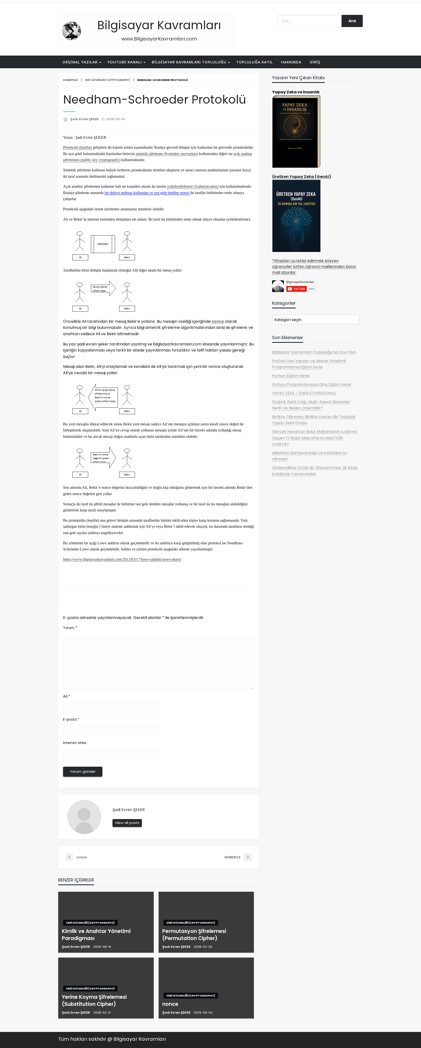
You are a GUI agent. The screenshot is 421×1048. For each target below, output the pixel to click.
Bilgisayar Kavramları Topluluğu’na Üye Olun (314, 352)
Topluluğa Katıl (254, 61)
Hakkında (291, 61)
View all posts (127, 822)
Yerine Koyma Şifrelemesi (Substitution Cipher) (94, 1000)
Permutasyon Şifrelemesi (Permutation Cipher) (194, 935)
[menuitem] (80, 62)
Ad (66, 696)
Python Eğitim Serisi (290, 376)
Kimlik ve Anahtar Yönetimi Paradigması (96, 935)
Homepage (70, 80)
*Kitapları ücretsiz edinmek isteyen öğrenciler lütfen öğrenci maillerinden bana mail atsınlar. (314, 266)
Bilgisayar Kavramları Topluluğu (189, 61)
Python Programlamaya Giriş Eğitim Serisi (311, 384)
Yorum (70, 627)
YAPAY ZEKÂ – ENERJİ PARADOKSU (304, 393)
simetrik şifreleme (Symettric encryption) (167, 154)
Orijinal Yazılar (79, 61)
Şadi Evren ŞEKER (84, 119)
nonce (218, 321)
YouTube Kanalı (124, 61)
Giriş (315, 61)
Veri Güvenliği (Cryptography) (107, 80)
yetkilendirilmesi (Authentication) (193, 186)
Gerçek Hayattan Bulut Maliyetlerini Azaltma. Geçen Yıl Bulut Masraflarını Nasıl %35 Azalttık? (314, 438)
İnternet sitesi (74, 742)
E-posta (71, 719)
